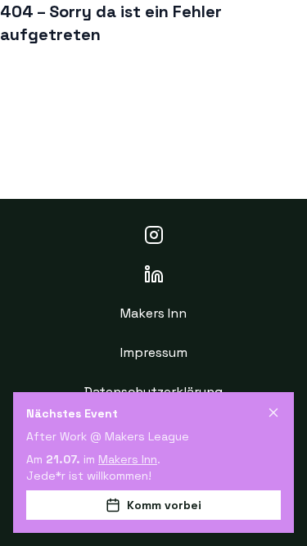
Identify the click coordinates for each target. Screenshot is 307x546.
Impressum (153, 352)
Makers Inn (153, 313)
